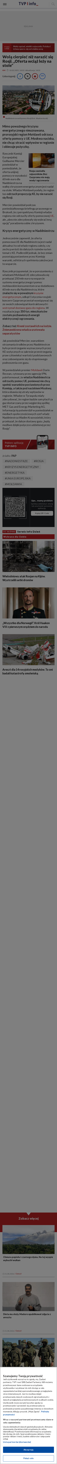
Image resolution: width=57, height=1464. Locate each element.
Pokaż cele (28, 1458)
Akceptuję (28, 1449)
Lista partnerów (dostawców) (17, 1442)
